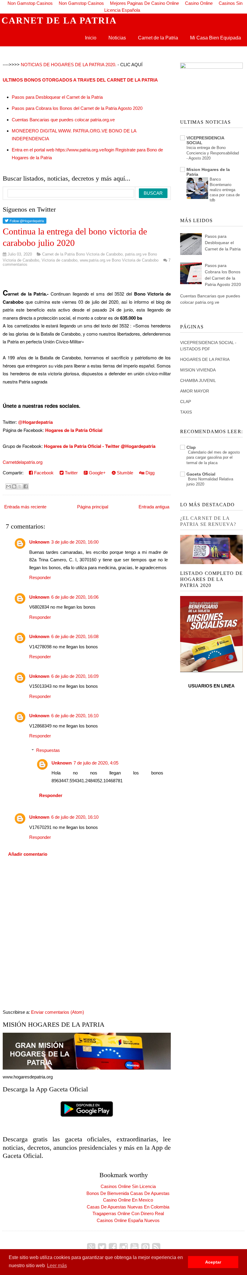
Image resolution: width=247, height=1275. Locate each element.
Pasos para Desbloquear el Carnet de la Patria (57, 97)
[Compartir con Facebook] (26, 486)
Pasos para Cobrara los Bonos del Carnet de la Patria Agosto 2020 (77, 108)
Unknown (39, 541)
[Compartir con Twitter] (20, 486)
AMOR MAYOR (194, 391)
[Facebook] (113, 1247)
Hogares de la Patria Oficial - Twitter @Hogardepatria (99, 446)
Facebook (43, 472)
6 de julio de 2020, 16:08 (74, 636)
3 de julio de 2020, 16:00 (74, 541)
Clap (191, 447)
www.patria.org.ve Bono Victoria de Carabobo (119, 260)
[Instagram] (124, 1247)
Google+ (97, 472)
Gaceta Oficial (200, 474)
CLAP (185, 401)
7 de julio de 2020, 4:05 (95, 762)
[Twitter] (102, 1247)
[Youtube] (134, 1247)
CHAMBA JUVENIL (198, 380)
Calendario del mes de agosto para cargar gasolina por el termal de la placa (213, 457)
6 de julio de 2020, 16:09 (74, 676)
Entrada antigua (154, 506)
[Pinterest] (145, 1247)
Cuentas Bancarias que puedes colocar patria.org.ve (63, 119)
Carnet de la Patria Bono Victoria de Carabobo (82, 254)
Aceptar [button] (213, 1262)
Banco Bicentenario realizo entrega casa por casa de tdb (225, 189)
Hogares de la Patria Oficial (73, 430)
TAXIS (186, 412)
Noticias (117, 37)
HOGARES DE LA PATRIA (205, 359)
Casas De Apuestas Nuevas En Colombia (128, 1206)
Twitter (71, 472)
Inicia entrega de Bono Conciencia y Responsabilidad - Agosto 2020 (212, 152)
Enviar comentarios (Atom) (57, 1012)
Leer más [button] (57, 1265)
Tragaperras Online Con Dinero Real (128, 1213)
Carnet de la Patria (158, 37)
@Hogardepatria (35, 422)
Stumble (124, 472)
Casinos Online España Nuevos (128, 1220)
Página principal (92, 506)
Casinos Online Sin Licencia (128, 1186)
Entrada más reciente (25, 506)
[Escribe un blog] (14, 486)
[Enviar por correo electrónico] (8, 486)
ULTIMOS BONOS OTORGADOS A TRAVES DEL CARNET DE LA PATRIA (80, 79)
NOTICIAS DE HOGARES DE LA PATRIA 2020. (68, 64)
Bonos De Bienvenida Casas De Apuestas (128, 1193)
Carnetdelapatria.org (22, 462)
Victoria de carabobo (59, 260)
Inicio (90, 37)
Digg (149, 472)
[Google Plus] (91, 1247)
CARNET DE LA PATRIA (59, 20)
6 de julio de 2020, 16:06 (74, 597)
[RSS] (156, 1247)
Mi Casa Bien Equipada (215, 37)
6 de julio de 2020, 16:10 (74, 715)
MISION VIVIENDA (198, 370)
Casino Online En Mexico (128, 1199)
